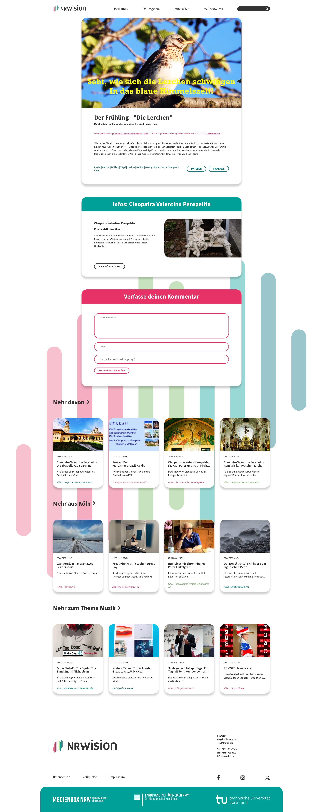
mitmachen (182, 9)
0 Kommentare (213, 133)
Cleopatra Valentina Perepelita (127, 133)
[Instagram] (242, 777)
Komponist (174, 167)
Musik (165, 167)
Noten (157, 167)
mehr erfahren (213, 9)
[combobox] (253, 8)
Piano (97, 170)
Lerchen (131, 167)
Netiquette (89, 777)
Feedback (218, 168)
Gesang (149, 167)
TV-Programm (151, 9)
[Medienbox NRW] (80, 799)
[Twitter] (267, 777)
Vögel (123, 167)
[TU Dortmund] (243, 799)
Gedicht (106, 167)
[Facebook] (218, 777)
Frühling (115, 167)
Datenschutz (61, 777)
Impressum (117, 777)
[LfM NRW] (161, 799)
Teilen (198, 168)
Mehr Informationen (109, 266)
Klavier (97, 167)
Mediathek (121, 9)
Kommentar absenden (112, 370)
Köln (146, 133)
